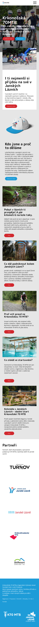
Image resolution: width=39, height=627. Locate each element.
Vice (9, 235)
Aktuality (25, 599)
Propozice (12, 599)
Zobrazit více (8, 38)
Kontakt (4, 601)
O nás (30, 599)
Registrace (20, 38)
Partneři (19, 599)
